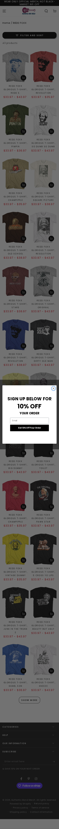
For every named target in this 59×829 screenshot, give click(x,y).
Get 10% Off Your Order (29, 428)
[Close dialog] (53, 388)
